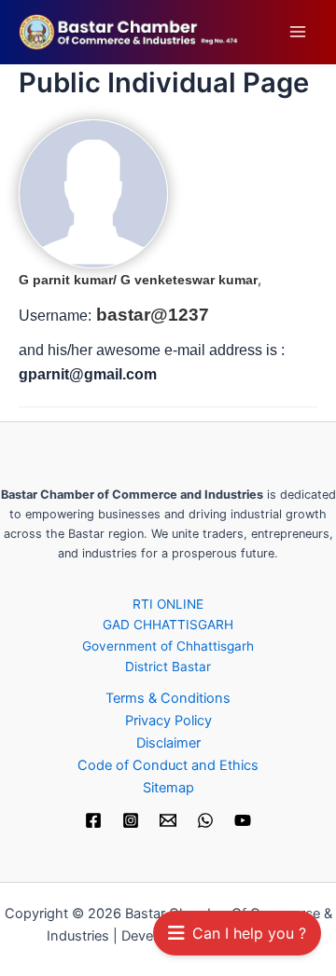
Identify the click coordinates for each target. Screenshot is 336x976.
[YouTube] (242, 820)
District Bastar (168, 666)
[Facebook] (93, 820)
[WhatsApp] (205, 820)
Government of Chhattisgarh (168, 646)
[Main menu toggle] (297, 31)
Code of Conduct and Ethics (168, 765)
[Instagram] (130, 820)
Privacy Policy (168, 720)
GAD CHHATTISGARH (168, 624)
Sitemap (168, 787)
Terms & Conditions (168, 698)
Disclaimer (168, 743)
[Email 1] (168, 820)
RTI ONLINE (168, 604)
